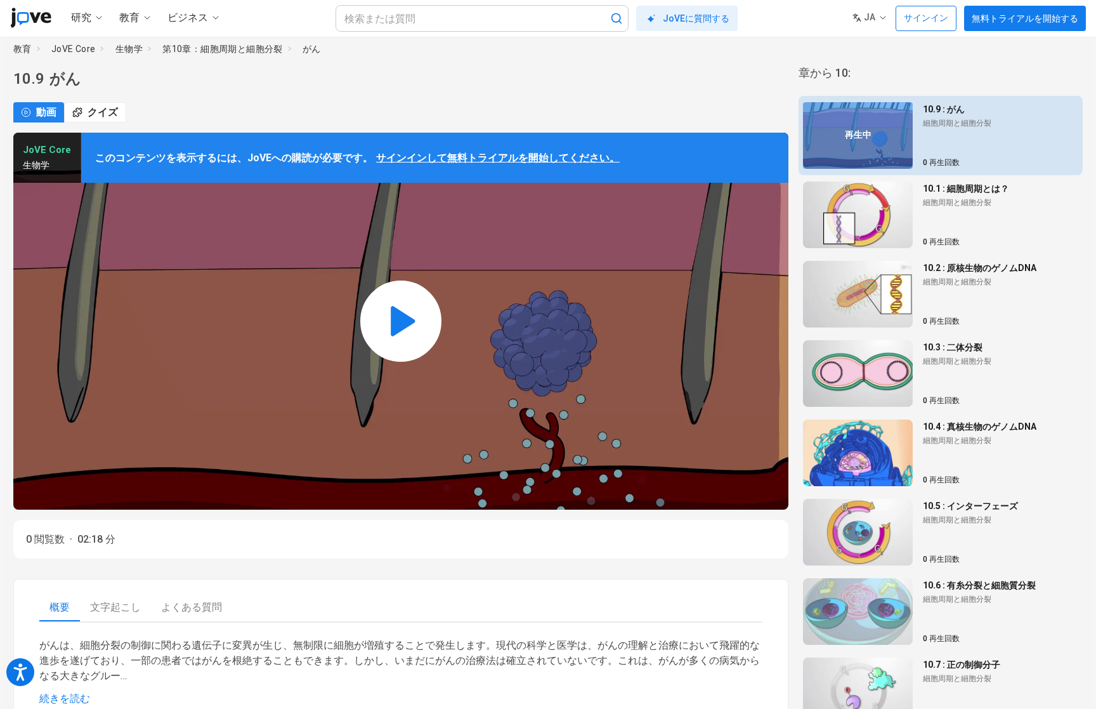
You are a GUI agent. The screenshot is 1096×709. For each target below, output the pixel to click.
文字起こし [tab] (115, 607)
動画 (46, 112)
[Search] (616, 18)
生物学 (129, 49)
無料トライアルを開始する (1025, 18)
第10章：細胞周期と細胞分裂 (222, 49)
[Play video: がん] (400, 321)
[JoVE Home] (30, 18)
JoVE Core (73, 49)
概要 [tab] (59, 607)
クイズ (103, 112)
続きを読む (64, 698)
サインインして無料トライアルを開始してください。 (498, 158)
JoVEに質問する (696, 18)
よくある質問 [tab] (191, 607)
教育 (22, 49)
